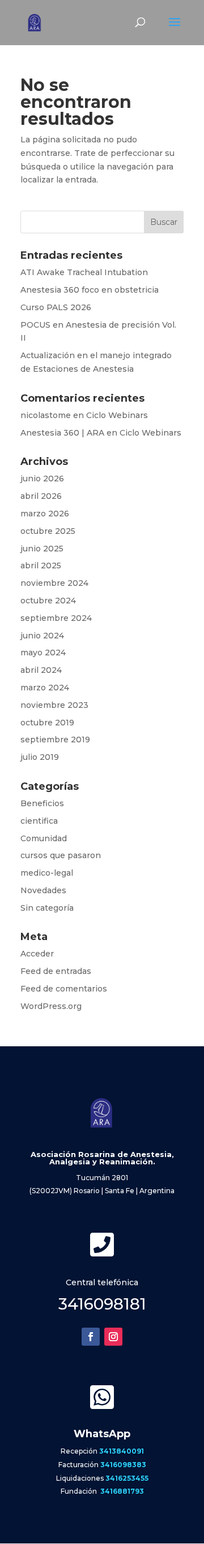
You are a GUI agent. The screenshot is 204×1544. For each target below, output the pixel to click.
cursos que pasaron (60, 855)
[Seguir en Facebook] (91, 1337)
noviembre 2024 (54, 583)
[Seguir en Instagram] (113, 1337)
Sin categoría (47, 908)
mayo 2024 (43, 652)
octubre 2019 (47, 722)
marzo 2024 (44, 687)
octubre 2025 (47, 531)
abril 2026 (41, 496)
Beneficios (42, 803)
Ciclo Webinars (117, 415)
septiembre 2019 (55, 739)
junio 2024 (42, 635)
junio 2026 (42, 478)
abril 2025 (40, 565)
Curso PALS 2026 (55, 307)
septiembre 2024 (56, 618)
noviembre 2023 (54, 705)
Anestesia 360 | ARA (62, 433)
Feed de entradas (55, 971)
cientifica (39, 821)
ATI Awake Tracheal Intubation (84, 272)
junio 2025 (41, 548)
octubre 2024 (48, 600)
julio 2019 (39, 757)
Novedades (43, 890)
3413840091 (121, 1451)
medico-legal (46, 873)
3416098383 (123, 1464)
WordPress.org (51, 1006)
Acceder (37, 954)
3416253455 (126, 1478)
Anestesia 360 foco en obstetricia (89, 290)
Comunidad (43, 838)
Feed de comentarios (63, 989)
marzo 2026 (44, 513)
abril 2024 (41, 670)
